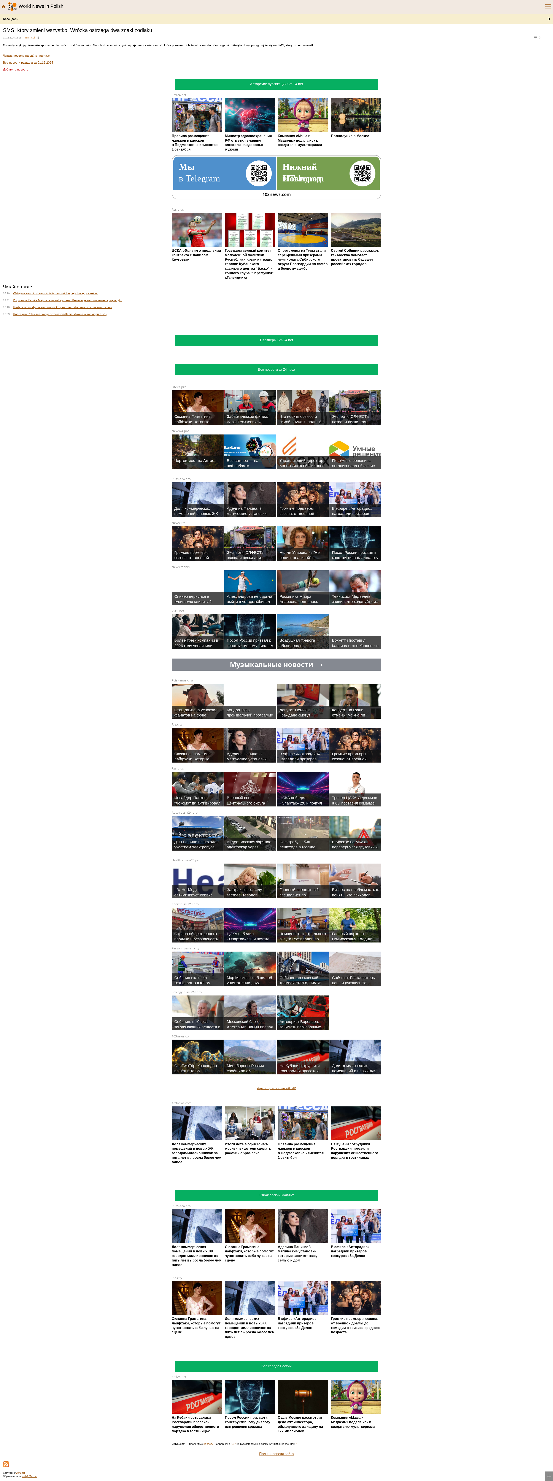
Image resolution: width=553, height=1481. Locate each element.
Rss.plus (178, 209)
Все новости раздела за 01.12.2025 (28, 62)
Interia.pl (30, 37)
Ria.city (177, 916)
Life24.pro (179, 578)
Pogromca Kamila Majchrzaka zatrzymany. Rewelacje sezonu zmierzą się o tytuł (67, 300)
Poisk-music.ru (182, 872)
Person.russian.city (185, 1140)
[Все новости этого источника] (38, 37)
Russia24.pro (181, 670)
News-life (178, 714)
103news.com (181, 1228)
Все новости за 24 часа (276, 561)
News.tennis (181, 758)
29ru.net (178, 802)
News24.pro (180, 622)
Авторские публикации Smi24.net (276, 84)
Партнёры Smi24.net (276, 531)
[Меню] (548, 6)
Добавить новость (15, 69)
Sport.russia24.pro (185, 1095)
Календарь (10, 19)
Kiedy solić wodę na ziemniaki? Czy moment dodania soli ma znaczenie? (62, 307)
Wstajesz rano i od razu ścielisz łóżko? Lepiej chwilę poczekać (55, 293)
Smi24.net (179, 95)
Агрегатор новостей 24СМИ (276, 1279)
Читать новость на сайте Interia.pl (26, 55)
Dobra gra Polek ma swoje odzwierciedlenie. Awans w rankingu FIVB (59, 314)
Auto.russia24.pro (184, 1004)
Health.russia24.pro (186, 1052)
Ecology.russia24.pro (187, 1183)
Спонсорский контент (276, 1386)
